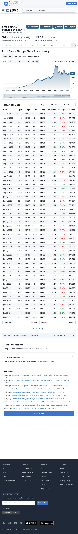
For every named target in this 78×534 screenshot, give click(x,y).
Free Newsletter (28, 472)
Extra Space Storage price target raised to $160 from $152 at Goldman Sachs (39, 402)
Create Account (46, 472)
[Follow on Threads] (21, 523)
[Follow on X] (9, 523)
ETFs (4, 476)
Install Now (72, 4)
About (62, 468)
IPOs (4, 472)
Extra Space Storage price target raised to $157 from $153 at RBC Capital (38, 405)
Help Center (45, 488)
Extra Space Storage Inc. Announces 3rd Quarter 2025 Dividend (34, 392)
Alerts (59, 27)
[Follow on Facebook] (4, 523)
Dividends (64, 45)
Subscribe (42, 503)
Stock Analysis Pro (29, 468)
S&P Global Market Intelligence (27, 335)
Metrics (53, 45)
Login (43, 468)
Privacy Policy (65, 480)
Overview (7, 45)
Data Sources (46, 480)
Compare (71, 27)
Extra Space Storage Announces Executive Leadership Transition (34, 389)
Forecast (31, 45)
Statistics (42, 45)
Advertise (44, 484)
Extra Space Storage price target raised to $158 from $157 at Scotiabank (37, 395)
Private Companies (9, 480)
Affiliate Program (66, 484)
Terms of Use (65, 476)
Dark (17, 512)
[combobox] (49, 10)
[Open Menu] (2, 10)
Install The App (27, 480)
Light (8, 512)
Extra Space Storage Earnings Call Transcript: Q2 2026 (31, 408)
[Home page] (12, 10)
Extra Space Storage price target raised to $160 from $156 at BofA (35, 399)
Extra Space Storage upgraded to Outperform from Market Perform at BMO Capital (40, 375)
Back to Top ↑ (39, 328)
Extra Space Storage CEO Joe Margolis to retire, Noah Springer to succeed (37, 386)
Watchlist (47, 27)
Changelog (45, 476)
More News (39, 413)
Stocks (5, 468)
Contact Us (64, 472)
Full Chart (34, 27)
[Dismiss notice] (2, 3)
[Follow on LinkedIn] (15, 523)
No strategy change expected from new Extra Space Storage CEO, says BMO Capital (40, 380)
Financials (19, 45)
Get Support (26, 476)
